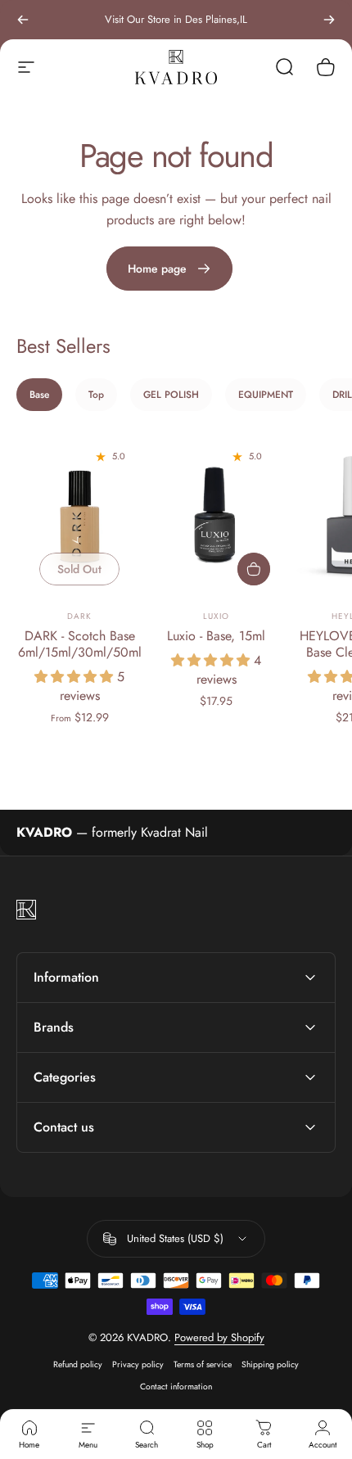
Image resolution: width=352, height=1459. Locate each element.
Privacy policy (138, 1364)
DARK (79, 616)
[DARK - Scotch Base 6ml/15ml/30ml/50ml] (79, 516)
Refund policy (77, 1364)
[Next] (329, 19)
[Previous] (23, 19)
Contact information (176, 1386)
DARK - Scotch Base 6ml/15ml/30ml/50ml (80, 644)
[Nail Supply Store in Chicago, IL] (176, 67)
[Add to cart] (253, 569)
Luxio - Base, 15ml (216, 635)
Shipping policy (270, 1364)
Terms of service (203, 1364)
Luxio (216, 616)
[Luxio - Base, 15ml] (216, 516)
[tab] (39, 394)
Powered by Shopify (219, 1337)
